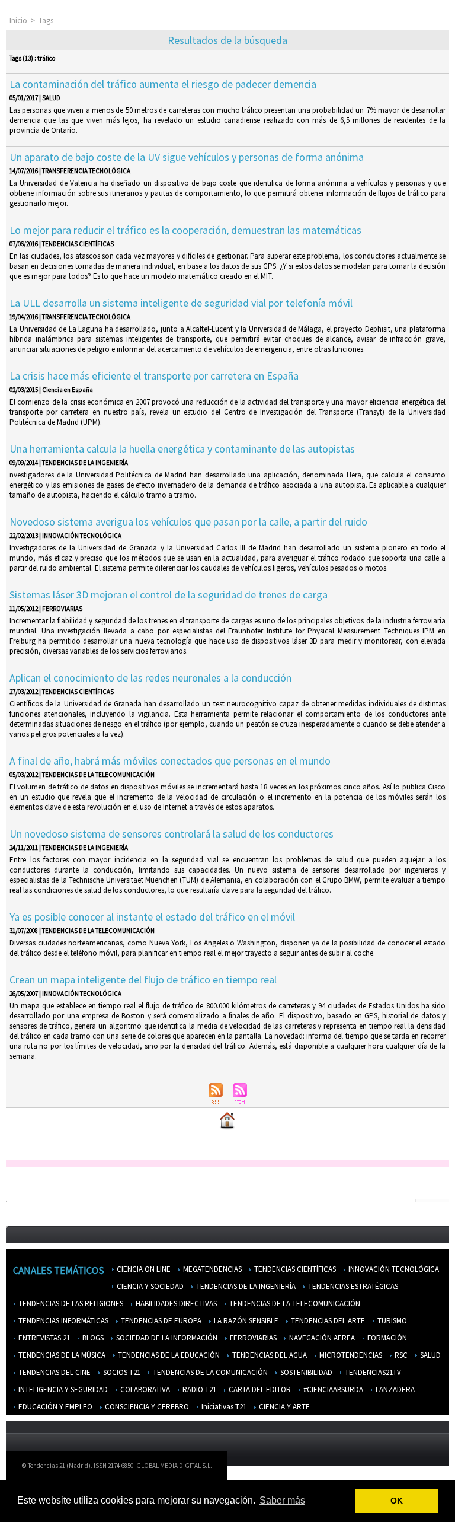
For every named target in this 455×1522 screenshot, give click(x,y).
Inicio (18, 20)
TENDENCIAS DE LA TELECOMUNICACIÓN (294, 1303)
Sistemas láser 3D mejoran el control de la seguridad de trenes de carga (168, 594)
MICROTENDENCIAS (350, 1355)
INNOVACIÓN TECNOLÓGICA (393, 1269)
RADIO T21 (198, 1389)
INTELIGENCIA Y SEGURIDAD (62, 1389)
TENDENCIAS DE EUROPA (160, 1321)
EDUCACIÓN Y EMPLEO (54, 1407)
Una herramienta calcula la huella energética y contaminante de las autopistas (182, 449)
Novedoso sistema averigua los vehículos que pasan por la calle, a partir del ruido (188, 521)
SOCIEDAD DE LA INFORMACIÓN (165, 1338)
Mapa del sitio (407, 1468)
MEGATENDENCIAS (211, 1269)
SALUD (429, 1355)
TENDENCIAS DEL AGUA (268, 1355)
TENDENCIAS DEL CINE (54, 1372)
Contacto (359, 1468)
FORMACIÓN (386, 1338)
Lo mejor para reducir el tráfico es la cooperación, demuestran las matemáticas (185, 230)
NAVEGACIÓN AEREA (321, 1338)
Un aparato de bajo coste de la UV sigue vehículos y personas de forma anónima (186, 157)
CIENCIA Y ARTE (283, 1407)
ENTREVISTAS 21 (43, 1338)
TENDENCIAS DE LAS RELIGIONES (70, 1303)
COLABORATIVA (144, 1389)
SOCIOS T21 (120, 1372)
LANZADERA (394, 1389)
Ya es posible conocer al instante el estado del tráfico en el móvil (152, 917)
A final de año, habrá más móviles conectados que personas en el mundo (170, 761)
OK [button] (396, 1500)
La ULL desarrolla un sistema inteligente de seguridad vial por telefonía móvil (181, 303)
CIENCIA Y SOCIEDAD (149, 1286)
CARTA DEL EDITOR (259, 1389)
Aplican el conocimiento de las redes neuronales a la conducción (150, 677)
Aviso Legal (314, 1468)
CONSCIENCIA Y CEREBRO (146, 1407)
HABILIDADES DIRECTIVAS (175, 1303)
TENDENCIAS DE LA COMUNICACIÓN (209, 1372)
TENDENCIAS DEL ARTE (327, 1321)
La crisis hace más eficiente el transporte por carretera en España (154, 376)
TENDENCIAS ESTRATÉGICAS (352, 1286)
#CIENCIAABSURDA (332, 1389)
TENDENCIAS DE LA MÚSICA (61, 1355)
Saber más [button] (282, 1500)
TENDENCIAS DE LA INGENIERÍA (245, 1286)
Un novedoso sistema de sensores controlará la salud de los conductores (171, 833)
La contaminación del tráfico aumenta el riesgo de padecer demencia (162, 84)
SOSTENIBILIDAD (305, 1372)
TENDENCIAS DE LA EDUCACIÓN (168, 1355)
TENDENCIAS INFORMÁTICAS (62, 1321)
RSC (400, 1355)
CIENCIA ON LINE (143, 1269)
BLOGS (92, 1338)
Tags (46, 20)
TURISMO (391, 1321)
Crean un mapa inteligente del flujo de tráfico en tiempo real (143, 979)
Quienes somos (259, 1468)
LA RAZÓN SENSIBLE (245, 1321)
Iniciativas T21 (223, 1407)
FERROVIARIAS (252, 1338)
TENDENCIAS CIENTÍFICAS (294, 1269)
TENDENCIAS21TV (372, 1372)
